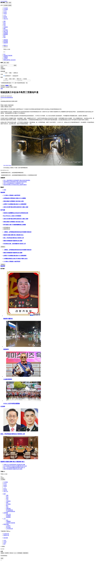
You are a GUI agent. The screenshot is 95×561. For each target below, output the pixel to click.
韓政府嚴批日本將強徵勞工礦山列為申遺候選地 (15, 181)
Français (5, 490)
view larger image (7, 165)
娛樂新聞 (5, 42)
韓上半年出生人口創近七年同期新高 (12, 215)
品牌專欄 (5, 512)
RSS (4, 54)
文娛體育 (5, 27)
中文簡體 (3, 479)
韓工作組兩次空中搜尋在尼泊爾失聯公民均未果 (15, 466)
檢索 (2, 67)
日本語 (5, 486)
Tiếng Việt (5, 491)
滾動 (4, 21)
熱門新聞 (5, 41)
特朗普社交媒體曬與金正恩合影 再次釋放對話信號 (15, 212)
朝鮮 (4, 28)
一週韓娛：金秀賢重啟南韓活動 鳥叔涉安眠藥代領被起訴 (17, 232)
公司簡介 (5, 58)
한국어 (5, 483)
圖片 (4, 35)
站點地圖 (5, 537)
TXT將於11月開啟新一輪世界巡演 (11, 195)
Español (5, 489)
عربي (4, 487)
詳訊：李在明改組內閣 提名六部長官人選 (13, 237)
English (5, 485)
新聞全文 (16, 72)
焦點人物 (5, 31)
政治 (4, 22)
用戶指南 (8, 527)
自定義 (25, 78)
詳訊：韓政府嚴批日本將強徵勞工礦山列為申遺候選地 (16, 180)
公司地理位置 (9, 528)
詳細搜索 (3, 68)
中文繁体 (5, 482)
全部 (6, 72)
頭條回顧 (5, 39)
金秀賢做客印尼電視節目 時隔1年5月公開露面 (14, 198)
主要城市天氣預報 (7, 55)
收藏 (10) (5, 45)
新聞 (4, 493)
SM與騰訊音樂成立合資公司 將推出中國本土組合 (15, 258)
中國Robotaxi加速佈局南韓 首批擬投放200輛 (14, 464)
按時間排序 (8, 75)
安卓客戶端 (6, 533)
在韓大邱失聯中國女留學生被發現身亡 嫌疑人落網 (15, 207)
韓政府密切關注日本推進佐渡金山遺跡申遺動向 (15, 184)
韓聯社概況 (6, 524)
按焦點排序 (15, 75)
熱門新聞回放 (9, 510)
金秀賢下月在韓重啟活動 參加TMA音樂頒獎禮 (14, 204)
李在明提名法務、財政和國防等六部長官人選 (14, 243)
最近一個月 (12, 78)
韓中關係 (5, 30)
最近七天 (19, 78)
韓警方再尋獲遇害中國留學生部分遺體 (12, 240)
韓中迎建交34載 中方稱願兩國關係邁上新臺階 (14, 224)
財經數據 (5, 33)
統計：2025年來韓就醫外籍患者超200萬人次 (14, 467)
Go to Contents (4, 1)
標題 (10, 72)
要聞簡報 (5, 34)
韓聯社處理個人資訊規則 (9, 59)
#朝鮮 (4, 189)
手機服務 (5, 57)
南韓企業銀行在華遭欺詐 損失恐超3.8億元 (13, 201)
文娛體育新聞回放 (10, 511)
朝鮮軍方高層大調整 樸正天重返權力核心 (13, 234)
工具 (4, 518)
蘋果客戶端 (6, 535)
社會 (4, 25)
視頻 (4, 37)
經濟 (4, 24)
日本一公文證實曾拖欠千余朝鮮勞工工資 (13, 183)
